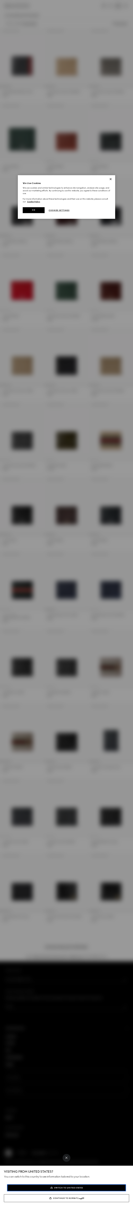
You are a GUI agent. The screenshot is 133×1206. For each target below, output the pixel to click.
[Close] (66, 1158)
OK (33, 210)
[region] (66, 197)
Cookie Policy (33, 202)
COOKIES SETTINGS (59, 210)
